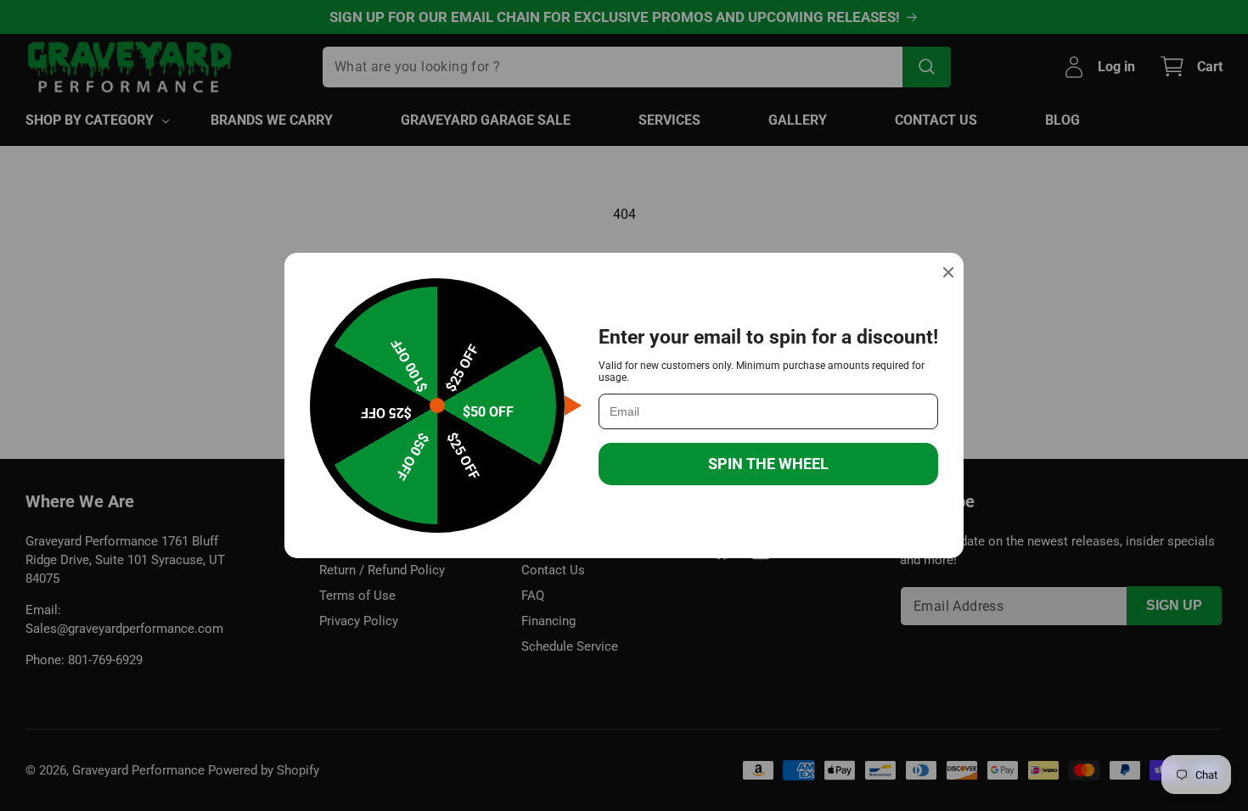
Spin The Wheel (768, 464)
